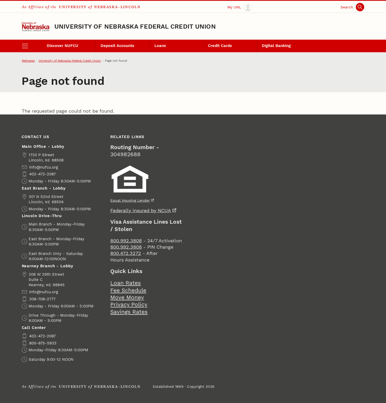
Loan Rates (125, 283)
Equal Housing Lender (130, 200)
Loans (160, 45)
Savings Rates (129, 312)
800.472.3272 (125, 253)
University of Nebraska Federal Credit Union (135, 26)
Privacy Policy (128, 304)
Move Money (127, 297)
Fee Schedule (128, 290)
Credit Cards (220, 45)
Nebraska (28, 60)
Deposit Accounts (117, 45)
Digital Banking (276, 45)
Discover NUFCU (62, 45)
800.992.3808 (126, 240)
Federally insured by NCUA (140, 210)
